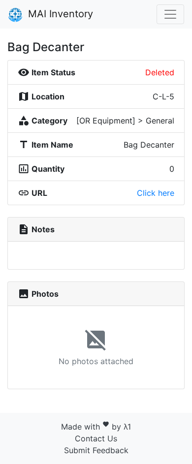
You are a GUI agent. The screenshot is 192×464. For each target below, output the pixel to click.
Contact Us (96, 438)
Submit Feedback (96, 450)
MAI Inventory (59, 14)
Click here (155, 193)
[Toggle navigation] (170, 14)
